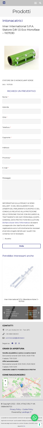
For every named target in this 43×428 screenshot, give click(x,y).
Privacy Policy (15, 409)
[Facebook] (12, 343)
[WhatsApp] (19, 343)
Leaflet (22, 396)
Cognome (6, 137)
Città (4, 117)
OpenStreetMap (30, 396)
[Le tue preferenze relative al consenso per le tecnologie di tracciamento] (39, 424)
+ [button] (5, 380)
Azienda (5, 107)
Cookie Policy (27, 409)
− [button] (5, 384)
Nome (5, 97)
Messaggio (6, 178)
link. (24, 426)
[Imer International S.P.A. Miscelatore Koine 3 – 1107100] (21, 278)
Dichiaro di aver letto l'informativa (15, 223)
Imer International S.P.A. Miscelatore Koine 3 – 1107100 (21, 300)
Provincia (6, 158)
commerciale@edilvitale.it (15, 338)
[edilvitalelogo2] (4, 2)
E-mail (5, 168)
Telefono (6, 127)
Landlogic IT (27, 412)
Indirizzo (5, 148)
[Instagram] (15, 343)
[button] (35, 3)
